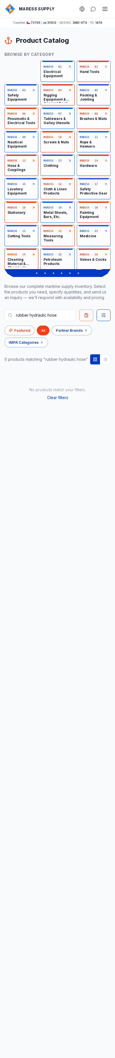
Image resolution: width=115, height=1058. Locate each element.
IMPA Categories (24, 342)
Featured (22, 330)
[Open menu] (105, 9)
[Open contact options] (93, 9)
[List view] (105, 359)
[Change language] (82, 9)
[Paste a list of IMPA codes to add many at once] (86, 315)
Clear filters (57, 397)
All (43, 330)
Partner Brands (69, 330)
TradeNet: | (34, 22)
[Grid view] (95, 359)
